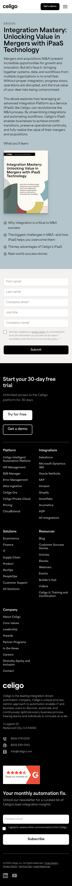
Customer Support (15, 583)
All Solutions (11, 589)
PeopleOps (10, 576)
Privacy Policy (10, 867)
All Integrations (49, 518)
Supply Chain (11, 557)
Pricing (7, 505)
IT (4, 551)
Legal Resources (41, 867)
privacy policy (38, 332)
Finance (8, 545)
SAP (41, 480)
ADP (42, 511)
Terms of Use (25, 867)
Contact (8, 671)
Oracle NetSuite (49, 473)
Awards (8, 636)
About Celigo (11, 617)
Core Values (11, 623)
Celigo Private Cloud (16, 499)
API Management (14, 467)
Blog (42, 538)
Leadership (10, 629)
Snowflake (46, 499)
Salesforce (46, 457)
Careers (8, 655)
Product (8, 564)
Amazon (44, 486)
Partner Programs (14, 642)
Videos (43, 586)
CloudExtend (11, 511)
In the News (11, 648)
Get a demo (50, 6)
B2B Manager (12, 473)
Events (43, 573)
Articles (44, 555)
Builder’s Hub (47, 580)
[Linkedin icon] (5, 876)
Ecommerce (11, 538)
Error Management (15, 480)
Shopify (44, 492)
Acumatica (46, 505)
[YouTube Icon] (14, 876)
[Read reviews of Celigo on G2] (21, 775)
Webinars (45, 567)
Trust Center (51, 863)
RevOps (8, 570)
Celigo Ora (10, 492)
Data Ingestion (12, 486)
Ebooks (43, 561)
